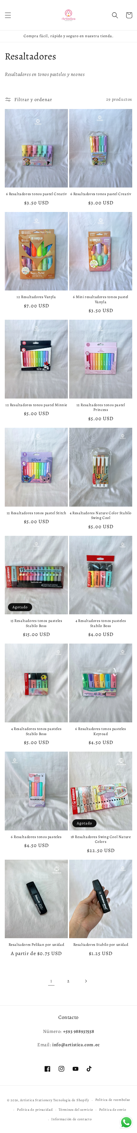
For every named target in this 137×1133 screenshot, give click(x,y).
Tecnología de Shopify (71, 1100)
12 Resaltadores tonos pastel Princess (100, 408)
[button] (8, 15)
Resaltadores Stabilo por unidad (100, 944)
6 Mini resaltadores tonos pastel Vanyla (100, 299)
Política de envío (112, 1109)
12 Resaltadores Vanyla (36, 297)
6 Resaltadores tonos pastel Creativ (36, 194)
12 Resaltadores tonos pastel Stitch (36, 513)
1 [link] (51, 981)
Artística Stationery (36, 1100)
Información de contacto (71, 1119)
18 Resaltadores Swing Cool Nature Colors (101, 839)
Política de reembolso (112, 1099)
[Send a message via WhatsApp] (126, 1122)
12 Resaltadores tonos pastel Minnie (36, 405)
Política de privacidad (35, 1109)
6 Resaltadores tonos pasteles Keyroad (100, 731)
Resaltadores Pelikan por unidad (36, 944)
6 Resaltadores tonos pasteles (36, 837)
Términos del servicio (76, 1109)
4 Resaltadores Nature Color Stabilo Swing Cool (101, 516)
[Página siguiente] (86, 981)
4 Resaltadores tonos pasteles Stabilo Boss (101, 623)
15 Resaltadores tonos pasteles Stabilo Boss (36, 623)
